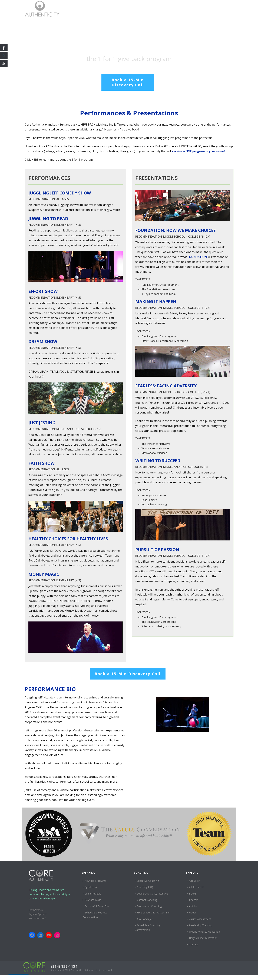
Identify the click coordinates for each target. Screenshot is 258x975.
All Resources (196, 887)
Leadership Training (200, 925)
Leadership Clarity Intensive (152, 893)
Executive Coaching (148, 880)
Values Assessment (200, 919)
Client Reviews (93, 893)
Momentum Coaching (149, 906)
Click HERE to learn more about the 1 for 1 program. (59, 160)
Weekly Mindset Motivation (204, 931)
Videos (193, 912)
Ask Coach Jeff (145, 919)
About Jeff (188, 8)
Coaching (171, 8)
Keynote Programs (95, 880)
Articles (193, 906)
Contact (224, 8)
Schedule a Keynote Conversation (95, 915)
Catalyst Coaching (147, 900)
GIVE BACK (88, 124)
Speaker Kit (91, 887)
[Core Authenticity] (34, 967)
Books (192, 893)
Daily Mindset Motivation (203, 938)
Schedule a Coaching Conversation (147, 928)
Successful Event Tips (97, 906)
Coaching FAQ (145, 887)
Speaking (153, 8)
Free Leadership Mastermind (153, 912)
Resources (207, 8)
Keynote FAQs (93, 900)
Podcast (193, 900)
